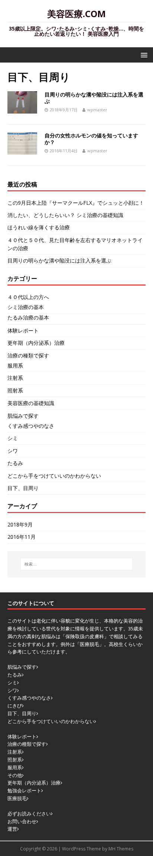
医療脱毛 (17, 798)
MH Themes (120, 849)
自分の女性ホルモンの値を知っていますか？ (91, 139)
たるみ (15, 463)
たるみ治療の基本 (28, 317)
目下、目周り (23, 487)
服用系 (15, 365)
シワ (12, 450)
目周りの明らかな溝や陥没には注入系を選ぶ (94, 98)
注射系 (15, 377)
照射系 (15, 390)
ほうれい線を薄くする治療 (38, 227)
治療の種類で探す (28, 355)
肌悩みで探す (23, 415)
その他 (14, 775)
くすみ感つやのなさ (30, 425)
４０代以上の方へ (28, 296)
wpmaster (97, 109)
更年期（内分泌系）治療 (36, 342)
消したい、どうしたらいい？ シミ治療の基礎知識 (65, 215)
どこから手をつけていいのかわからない (54, 475)
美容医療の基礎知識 (30, 403)
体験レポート (23, 330)
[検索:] (76, 564)
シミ (12, 438)
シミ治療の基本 (25, 307)
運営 (12, 828)
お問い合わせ (21, 821)
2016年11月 (21, 536)
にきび (14, 705)
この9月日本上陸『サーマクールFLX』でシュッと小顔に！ (75, 202)
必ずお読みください (29, 813)
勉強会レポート (24, 790)
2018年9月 (20, 524)
